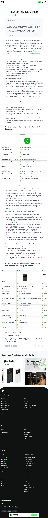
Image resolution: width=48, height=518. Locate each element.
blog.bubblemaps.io (35, 53)
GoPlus (29, 159)
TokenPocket (26, 481)
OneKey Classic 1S (4, 403)
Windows (3, 417)
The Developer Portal (5, 432)
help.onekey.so (16, 234)
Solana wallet (3, 477)
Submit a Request (27, 446)
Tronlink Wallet (26, 479)
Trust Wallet (26, 491)
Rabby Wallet (26, 477)
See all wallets (4, 485)
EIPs (25, 421)
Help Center (26, 444)
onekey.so (15, 198)
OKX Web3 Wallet (27, 485)
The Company (4, 457)
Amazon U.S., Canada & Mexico (30, 405)
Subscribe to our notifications (7, 500)
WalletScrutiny (5, 322)
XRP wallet (3, 479)
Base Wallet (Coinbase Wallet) (29, 487)
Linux (2, 425)
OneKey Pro (3, 401)
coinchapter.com (15, 98)
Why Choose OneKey (28, 432)
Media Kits (3, 461)
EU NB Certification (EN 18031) (29, 463)
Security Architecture (28, 436)
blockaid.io (9, 208)
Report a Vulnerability (28, 465)
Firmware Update (27, 448)
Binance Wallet (27, 483)
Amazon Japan (26, 403)
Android (2, 421)
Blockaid (34, 159)
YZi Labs (30, 325)
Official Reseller (4, 450)
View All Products (4, 409)
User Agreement (4, 465)
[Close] (38, 515)
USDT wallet (3, 481)
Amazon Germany (27, 407)
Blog (25, 438)
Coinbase (25, 325)
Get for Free (30, 367)
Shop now (7, 367)
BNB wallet (3, 483)
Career (2, 459)
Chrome (2, 423)
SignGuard (14, 71)
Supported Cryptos (27, 417)
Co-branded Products (5, 448)
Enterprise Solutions (5, 444)
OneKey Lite (3, 407)
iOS (2, 419)
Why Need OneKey (27, 434)
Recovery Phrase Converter (29, 419)
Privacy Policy (3, 463)
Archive (26, 9)
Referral (2, 446)
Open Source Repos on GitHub (29, 457)
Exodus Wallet (26, 489)
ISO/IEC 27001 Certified (28, 461)
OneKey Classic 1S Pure (5, 405)
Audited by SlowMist (28, 459)
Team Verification (4, 467)
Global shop (26, 401)
